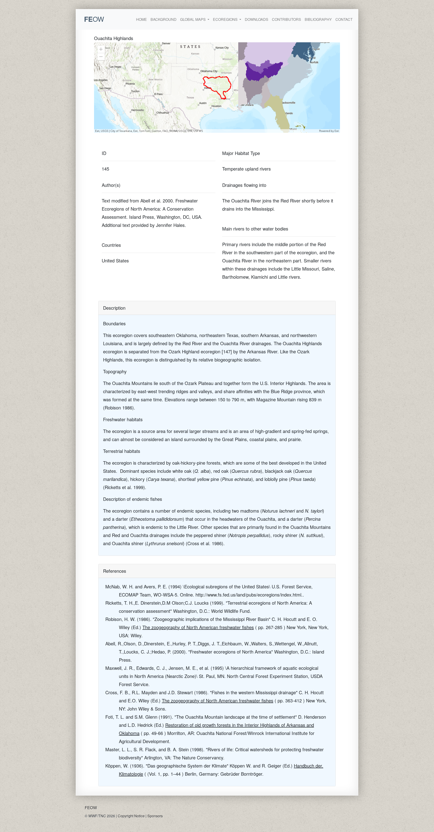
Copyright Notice (131, 815)
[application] (217, 87)
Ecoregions (225, 19)
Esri (337, 131)
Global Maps (193, 19)
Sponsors (155, 815)
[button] (101, 49)
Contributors (286, 19)
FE (94, 19)
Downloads (256, 19)
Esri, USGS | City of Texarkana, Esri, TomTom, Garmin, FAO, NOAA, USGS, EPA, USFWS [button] (149, 131)
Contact (344, 19)
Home (141, 19)
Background (164, 19)
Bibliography (318, 19)
